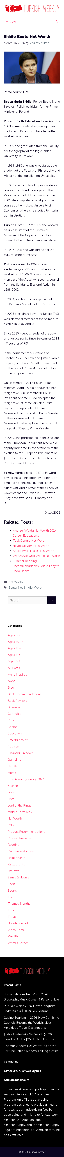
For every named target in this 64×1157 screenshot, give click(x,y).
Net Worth (16, 582)
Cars (11, 720)
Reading (14, 844)
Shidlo (28, 587)
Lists (11, 799)
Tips (11, 910)
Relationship (16, 858)
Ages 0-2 (14, 635)
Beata (13, 587)
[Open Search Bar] (57, 21)
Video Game (16, 930)
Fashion (13, 746)
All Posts (14, 668)
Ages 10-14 (16, 642)
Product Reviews (19, 838)
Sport (11, 884)
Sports (12, 890)
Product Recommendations (26, 831)
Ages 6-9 (14, 661)
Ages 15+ (14, 648)
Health (12, 766)
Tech (11, 897)
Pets (11, 825)
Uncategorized (18, 923)
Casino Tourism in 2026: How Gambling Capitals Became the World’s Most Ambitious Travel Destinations (31, 1023)
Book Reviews (17, 701)
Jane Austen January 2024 (26, 779)
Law (11, 792)
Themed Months (19, 903)
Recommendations (21, 851)
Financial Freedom (21, 753)
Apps (11, 681)
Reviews (13, 871)
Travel (12, 917)
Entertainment (17, 740)
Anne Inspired (17, 674)
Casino (13, 727)
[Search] (51, 600)
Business (14, 707)
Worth (38, 587)
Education (15, 733)
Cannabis (14, 714)
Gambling (14, 759)
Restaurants (16, 864)
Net (20, 587)
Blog (11, 687)
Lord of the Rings (19, 805)
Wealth (13, 936)
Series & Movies (18, 877)
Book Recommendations (24, 694)
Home (12, 773)
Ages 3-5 (14, 655)
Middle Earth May (20, 812)
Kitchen (13, 786)
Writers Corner (18, 943)
